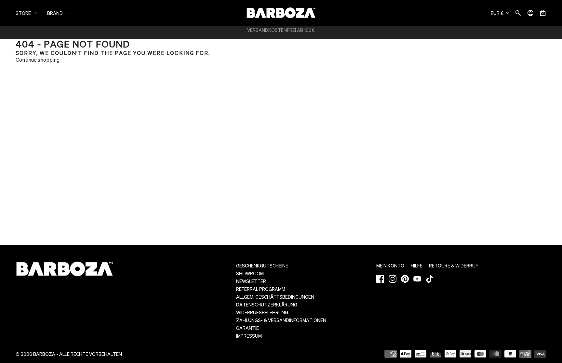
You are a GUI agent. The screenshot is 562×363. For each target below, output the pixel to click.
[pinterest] (405, 279)
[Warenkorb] (542, 13)
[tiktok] (429, 279)
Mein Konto (390, 265)
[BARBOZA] (281, 13)
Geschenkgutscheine (262, 265)
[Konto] (530, 13)
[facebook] (380, 279)
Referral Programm (260, 289)
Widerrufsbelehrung (262, 312)
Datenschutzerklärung (266, 304)
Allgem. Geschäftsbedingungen (275, 297)
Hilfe (416, 265)
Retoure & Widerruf (453, 265)
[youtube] (417, 279)
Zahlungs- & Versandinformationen (281, 320)
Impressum (249, 336)
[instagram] (392, 279)
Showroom (250, 273)
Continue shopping (38, 59)
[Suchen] (518, 13)
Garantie (247, 328)
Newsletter (251, 281)
